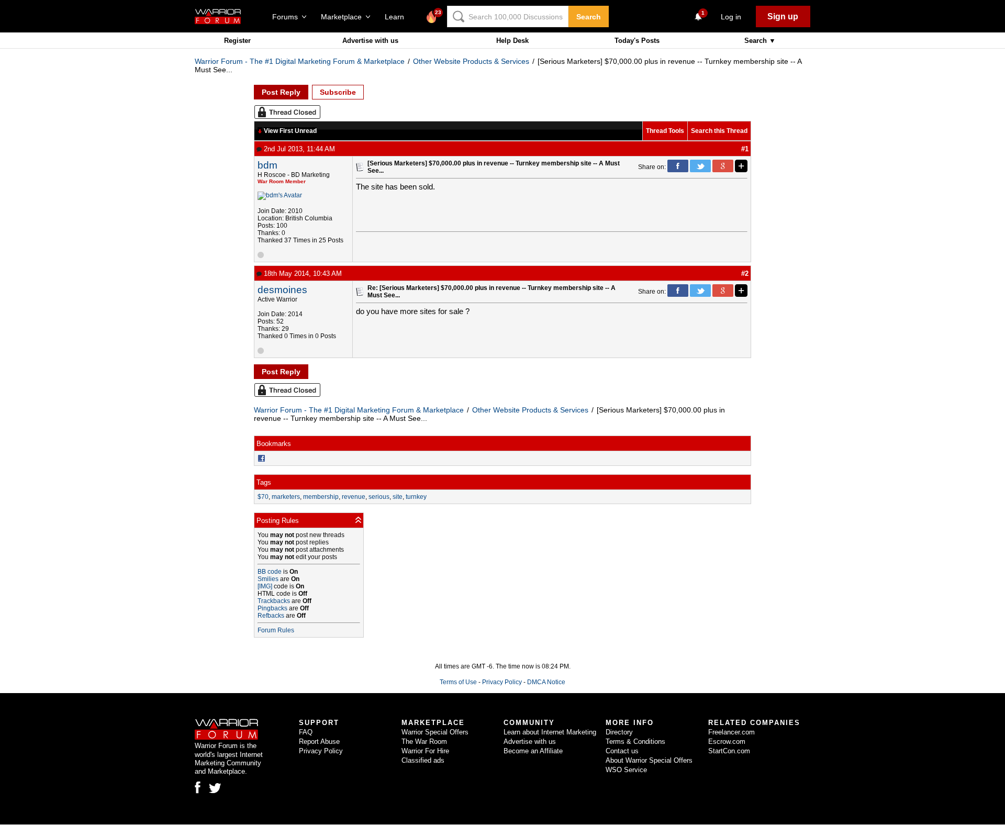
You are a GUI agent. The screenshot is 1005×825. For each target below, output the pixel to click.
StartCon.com (729, 751)
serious (378, 496)
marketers (286, 496)
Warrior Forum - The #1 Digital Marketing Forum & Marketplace (300, 61)
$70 (263, 496)
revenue (353, 496)
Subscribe (338, 92)
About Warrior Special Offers (649, 760)
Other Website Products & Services (471, 61)
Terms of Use (458, 682)
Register (237, 40)
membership (321, 496)
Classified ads (422, 760)
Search (588, 17)
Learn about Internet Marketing (550, 732)
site (398, 496)
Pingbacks (272, 608)
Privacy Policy (502, 682)
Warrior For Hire (425, 751)
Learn (397, 17)
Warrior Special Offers (434, 732)
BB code (270, 571)
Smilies (268, 579)
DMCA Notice (546, 682)
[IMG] (265, 586)
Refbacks (271, 615)
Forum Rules (276, 630)
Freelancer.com (731, 732)
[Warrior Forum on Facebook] (197, 787)
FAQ (305, 732)
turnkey (416, 496)
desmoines (282, 289)
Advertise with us (370, 40)
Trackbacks (274, 601)
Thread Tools (665, 131)
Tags (263, 482)
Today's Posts (637, 40)
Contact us (622, 751)
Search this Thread (719, 131)
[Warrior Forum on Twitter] (215, 788)
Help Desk (512, 40)
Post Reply (281, 92)
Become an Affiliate (533, 751)
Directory (619, 732)
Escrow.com (726, 741)
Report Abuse (319, 741)
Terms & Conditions (635, 741)
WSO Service (626, 770)
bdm (267, 165)
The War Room (424, 741)
